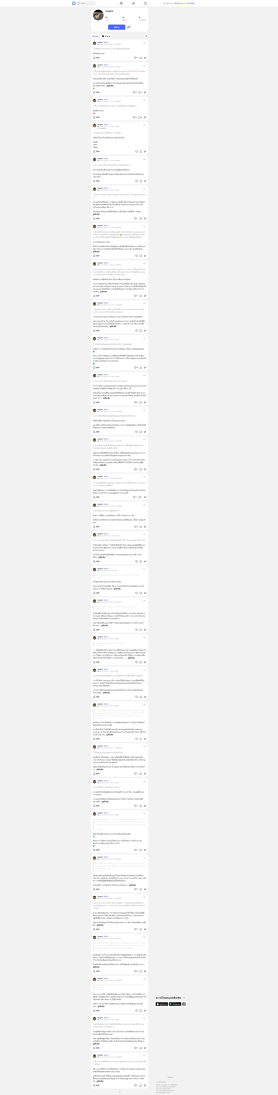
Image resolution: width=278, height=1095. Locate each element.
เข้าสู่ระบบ (178, 3)
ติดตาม (116, 27)
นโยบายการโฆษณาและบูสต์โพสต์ (165, 1087)
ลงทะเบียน (190, 3)
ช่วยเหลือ (164, 1085)
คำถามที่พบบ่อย (172, 1085)
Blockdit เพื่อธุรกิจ (161, 1093)
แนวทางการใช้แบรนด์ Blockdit (165, 1091)
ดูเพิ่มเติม (110, 85)
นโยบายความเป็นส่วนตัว (163, 1089)
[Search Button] (78, 3)
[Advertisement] (170, 1042)
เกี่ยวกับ (158, 1085)
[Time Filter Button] (146, 36)
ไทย (168, 1093)
